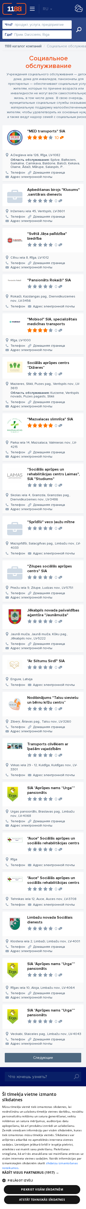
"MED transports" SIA (46, 131)
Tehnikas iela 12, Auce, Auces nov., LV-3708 (43, 899)
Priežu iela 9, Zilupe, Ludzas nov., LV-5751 (42, 588)
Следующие (43, 1058)
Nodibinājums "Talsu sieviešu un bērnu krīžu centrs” (52, 700)
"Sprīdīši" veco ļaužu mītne (51, 522)
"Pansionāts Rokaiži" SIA (49, 280)
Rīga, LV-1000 (21, 340)
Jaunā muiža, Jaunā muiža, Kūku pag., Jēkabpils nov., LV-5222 (39, 636)
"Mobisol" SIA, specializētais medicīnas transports (52, 321)
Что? (9, 24)
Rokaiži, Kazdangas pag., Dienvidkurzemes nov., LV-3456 (43, 298)
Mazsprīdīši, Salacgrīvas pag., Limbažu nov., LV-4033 (46, 545)
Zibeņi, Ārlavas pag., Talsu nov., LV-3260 (41, 721)
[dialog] (43, 1147)
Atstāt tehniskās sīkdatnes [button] (42, 1200)
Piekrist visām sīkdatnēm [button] (42, 1189)
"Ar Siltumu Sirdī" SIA (46, 661)
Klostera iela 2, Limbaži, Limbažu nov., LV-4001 (45, 941)
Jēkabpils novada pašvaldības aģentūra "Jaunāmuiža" (53, 612)
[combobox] (37, 24)
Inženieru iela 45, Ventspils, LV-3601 (38, 211)
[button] (43, 1172)
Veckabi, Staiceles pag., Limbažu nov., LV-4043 (46, 1034)
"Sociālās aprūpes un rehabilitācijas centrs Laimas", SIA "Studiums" (53, 474)
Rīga (14, 859)
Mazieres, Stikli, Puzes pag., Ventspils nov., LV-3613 (45, 390)
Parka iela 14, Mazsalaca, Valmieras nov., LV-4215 (44, 444)
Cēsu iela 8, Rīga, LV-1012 (30, 258)
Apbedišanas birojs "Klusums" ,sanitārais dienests (53, 192)
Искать (79, 30)
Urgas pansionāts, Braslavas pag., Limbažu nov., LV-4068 (43, 813)
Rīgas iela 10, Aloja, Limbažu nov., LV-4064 (43, 988)
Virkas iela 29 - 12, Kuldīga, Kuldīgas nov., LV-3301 (44, 767)
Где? (8, 34)
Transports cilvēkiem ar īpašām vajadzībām (47, 746)
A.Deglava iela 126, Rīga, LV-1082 (45, 161)
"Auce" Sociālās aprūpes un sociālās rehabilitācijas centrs (53, 840)
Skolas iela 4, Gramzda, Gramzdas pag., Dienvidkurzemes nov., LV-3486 (40, 497)
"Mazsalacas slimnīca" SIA (50, 419)
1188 (14, 9)
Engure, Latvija (21, 679)
